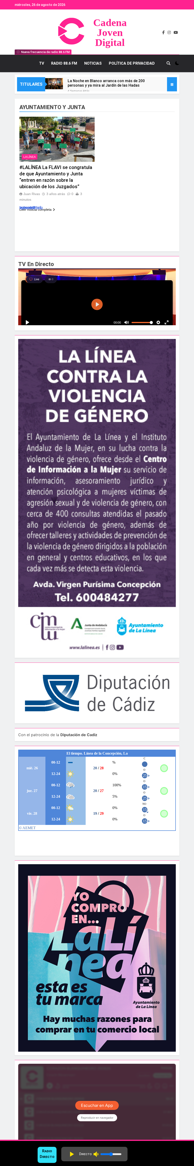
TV (41, 63)
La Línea (29, 157)
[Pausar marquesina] (172, 84)
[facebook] (163, 33)
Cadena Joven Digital (110, 32)
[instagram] (169, 33)
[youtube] (175, 33)
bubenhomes (30, 207)
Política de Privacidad (132, 63)
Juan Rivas (31, 194)
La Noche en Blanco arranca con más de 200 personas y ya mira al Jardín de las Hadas (106, 83)
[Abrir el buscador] (168, 63)
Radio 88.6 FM (64, 63)
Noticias (93, 63)
